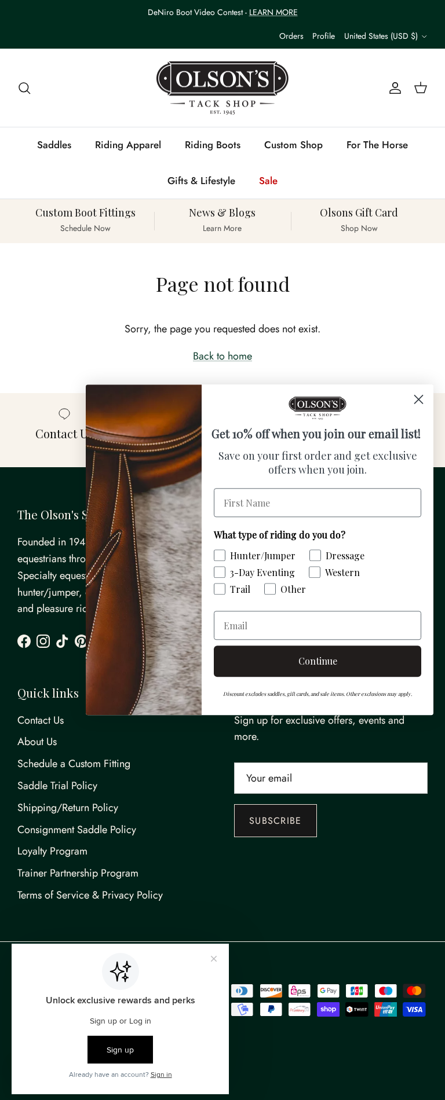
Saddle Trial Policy (57, 785)
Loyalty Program (52, 851)
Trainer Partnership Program (77, 873)
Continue (317, 661)
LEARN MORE (273, 12)
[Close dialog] (418, 399)
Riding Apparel (128, 145)
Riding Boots (212, 145)
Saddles (54, 145)
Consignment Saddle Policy (76, 829)
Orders (291, 36)
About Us (37, 741)
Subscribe (275, 820)
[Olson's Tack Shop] (222, 88)
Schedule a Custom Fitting (73, 763)
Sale (268, 181)
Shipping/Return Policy (67, 807)
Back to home (222, 356)
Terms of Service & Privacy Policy (90, 895)
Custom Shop (293, 145)
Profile (323, 36)
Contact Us (40, 720)
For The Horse (377, 145)
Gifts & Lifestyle (201, 181)
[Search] (24, 87)
